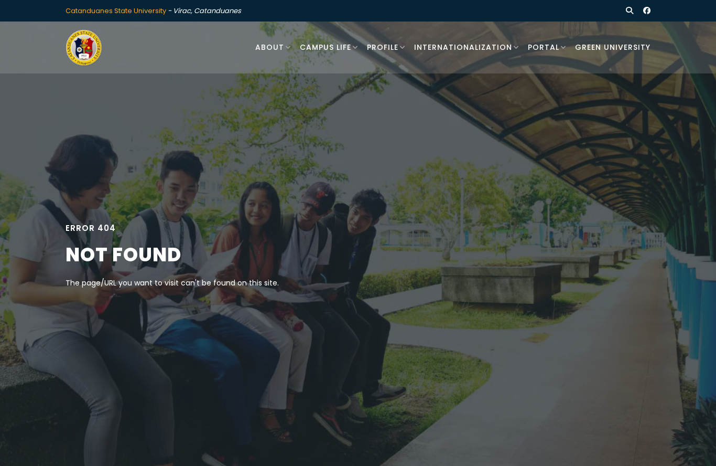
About (269, 47)
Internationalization (463, 47)
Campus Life (325, 47)
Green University (612, 47)
